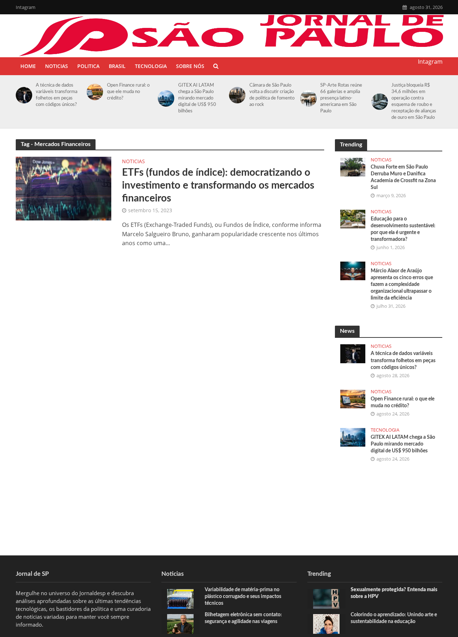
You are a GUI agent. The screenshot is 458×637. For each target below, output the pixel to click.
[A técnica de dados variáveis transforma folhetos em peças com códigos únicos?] (23, 95)
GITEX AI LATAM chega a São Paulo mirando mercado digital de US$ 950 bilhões (197, 98)
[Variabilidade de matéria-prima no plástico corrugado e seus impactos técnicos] (180, 598)
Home (28, 66)
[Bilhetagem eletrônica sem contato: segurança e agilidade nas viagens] (180, 623)
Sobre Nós (190, 66)
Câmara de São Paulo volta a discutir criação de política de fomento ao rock (271, 95)
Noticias (56, 66)
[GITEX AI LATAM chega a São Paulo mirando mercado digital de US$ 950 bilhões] (165, 98)
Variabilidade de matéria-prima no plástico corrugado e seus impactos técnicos (243, 596)
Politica (88, 66)
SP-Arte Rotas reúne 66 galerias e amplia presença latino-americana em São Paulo (341, 98)
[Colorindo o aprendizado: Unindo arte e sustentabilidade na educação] (326, 623)
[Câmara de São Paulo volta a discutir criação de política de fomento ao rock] (236, 95)
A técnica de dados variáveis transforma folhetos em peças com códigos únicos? (57, 95)
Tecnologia (151, 66)
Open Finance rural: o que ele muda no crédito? (128, 92)
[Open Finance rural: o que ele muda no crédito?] (94, 92)
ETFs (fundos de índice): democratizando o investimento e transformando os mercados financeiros (218, 185)
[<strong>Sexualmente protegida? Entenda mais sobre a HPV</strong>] (326, 598)
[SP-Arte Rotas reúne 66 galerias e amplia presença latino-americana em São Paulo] (307, 98)
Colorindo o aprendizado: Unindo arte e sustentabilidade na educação (394, 618)
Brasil (117, 66)
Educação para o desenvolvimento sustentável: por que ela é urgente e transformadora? (403, 229)
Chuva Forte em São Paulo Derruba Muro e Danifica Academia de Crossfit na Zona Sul (403, 177)
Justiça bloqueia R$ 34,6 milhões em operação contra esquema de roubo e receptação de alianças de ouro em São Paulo (413, 101)
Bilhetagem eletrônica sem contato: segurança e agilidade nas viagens (243, 618)
